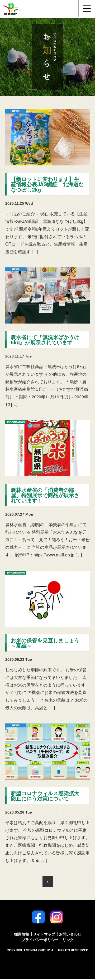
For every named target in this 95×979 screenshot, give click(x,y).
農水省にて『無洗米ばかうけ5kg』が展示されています (45, 339)
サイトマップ (44, 934)
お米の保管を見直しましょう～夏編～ (45, 642)
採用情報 (21, 934)
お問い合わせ (70, 934)
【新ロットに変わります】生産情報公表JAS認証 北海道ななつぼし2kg (47, 184)
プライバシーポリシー (40, 939)
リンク (68, 939)
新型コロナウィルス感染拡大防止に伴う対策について (45, 795)
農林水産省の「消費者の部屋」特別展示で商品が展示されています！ (45, 495)
